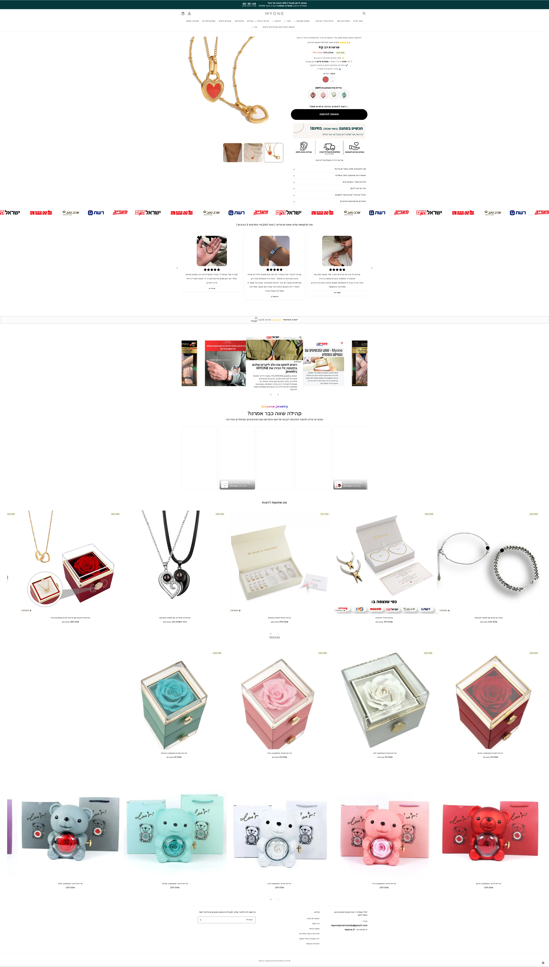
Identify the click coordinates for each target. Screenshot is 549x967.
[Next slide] (177, 268)
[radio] (326, 79)
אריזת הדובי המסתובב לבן (279, 884)
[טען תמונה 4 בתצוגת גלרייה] (253, 152)
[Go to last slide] (371, 268)
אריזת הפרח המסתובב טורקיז (174, 753)
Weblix (281, 961)
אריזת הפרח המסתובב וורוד (279, 753)
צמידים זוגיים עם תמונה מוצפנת (489, 618)
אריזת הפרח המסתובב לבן (385, 753)
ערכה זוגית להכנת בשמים (279, 618)
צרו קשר (316, 924)
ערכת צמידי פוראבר (384, 618)
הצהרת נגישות (313, 944)
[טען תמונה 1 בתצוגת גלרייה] (273, 152)
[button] (364, 13)
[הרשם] (201, 920)
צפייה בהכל (274, 637)
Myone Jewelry (265, 961)
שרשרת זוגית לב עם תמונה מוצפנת (174, 618)
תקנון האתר (314, 929)
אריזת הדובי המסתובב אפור (70, 884)
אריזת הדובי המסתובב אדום (488, 884)
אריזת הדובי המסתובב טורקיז (175, 884)
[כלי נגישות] (543, 963)
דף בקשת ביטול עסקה (309, 939)
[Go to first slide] (270, 394)
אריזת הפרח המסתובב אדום (490, 753)
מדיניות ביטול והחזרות (309, 934)
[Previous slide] (278, 394)
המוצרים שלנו (313, 919)
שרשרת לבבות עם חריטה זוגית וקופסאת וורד (70, 618)
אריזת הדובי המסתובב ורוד (384, 884)
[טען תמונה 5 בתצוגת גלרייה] (232, 152)
